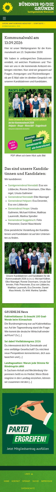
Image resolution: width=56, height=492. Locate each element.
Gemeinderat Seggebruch (21, 220)
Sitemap (26, 481)
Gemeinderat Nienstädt (20, 197)
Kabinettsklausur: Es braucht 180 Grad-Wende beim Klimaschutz (25, 318)
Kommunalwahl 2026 (11, 26)
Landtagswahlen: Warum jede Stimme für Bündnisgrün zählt (26, 364)
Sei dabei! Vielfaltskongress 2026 (22, 341)
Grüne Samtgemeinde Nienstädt (17, 23)
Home (6, 481)
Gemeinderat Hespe (18, 208)
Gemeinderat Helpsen (19, 201)
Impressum (46, 481)
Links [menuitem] (27, 474)
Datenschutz (28, 488)
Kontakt (16, 481)
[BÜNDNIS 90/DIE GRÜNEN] (7, 7)
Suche (35, 481)
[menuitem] (6, 481)
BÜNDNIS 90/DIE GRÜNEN (36, 6)
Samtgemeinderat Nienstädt (23, 185)
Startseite (39, 23)
